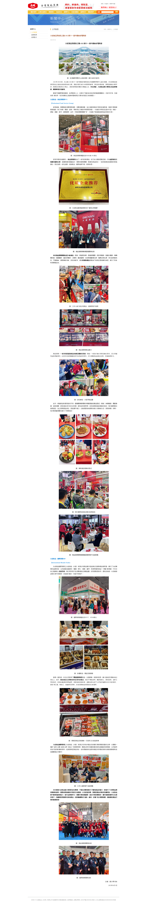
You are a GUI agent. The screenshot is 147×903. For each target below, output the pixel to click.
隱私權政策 (62, 900)
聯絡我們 (91, 12)
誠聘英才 (83, 12)
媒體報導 (34, 35)
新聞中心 (67, 12)
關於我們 (33, 12)
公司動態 (34, 32)
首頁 (102, 3)
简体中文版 (112, 3)
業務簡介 (51, 12)
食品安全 (59, 12)
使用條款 (70, 900)
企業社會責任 (42, 12)
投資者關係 (75, 12)
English (106, 3)
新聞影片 (34, 37)
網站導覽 (77, 900)
